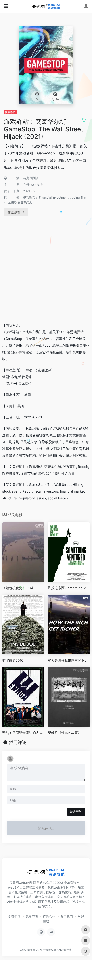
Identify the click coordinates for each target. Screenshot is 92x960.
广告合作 (49, 916)
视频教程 (10, 112)
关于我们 (66, 916)
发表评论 (76, 812)
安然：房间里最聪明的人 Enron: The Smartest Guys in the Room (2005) (23, 733)
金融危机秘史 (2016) (17, 588)
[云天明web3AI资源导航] (46, 6)
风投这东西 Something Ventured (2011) (69, 588)
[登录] (86, 6)
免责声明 (31, 916)
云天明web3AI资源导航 (57, 949)
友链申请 (14, 916)
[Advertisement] (46, 270)
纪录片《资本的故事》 (64, 733)
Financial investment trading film (62, 197)
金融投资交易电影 (20, 202)
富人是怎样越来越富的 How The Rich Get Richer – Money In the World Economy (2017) (69, 660)
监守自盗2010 (12, 660)
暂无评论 (18, 742)
